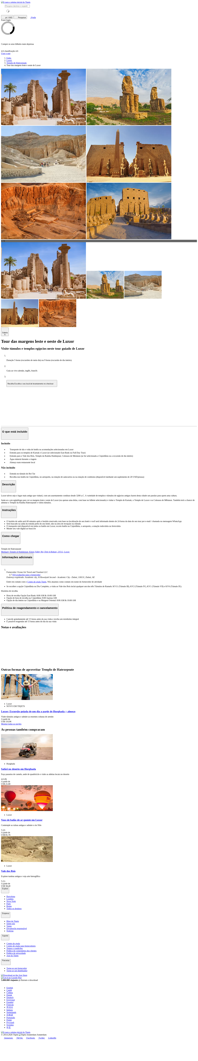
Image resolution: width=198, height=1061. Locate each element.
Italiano (9, 1010)
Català (9, 990)
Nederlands (11, 1012)
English (9, 988)
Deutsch (9, 997)
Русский (10, 1022)
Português (10, 1017)
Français (10, 1005)
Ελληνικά (10, 1000)
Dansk (9, 995)
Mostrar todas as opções (11, 724)
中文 (8, 1027)
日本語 (9, 1015)
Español (9, 1002)
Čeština (9, 992)
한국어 (9, 1007)
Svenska (10, 1025)
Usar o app (5, 53)
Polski (9, 1020)
